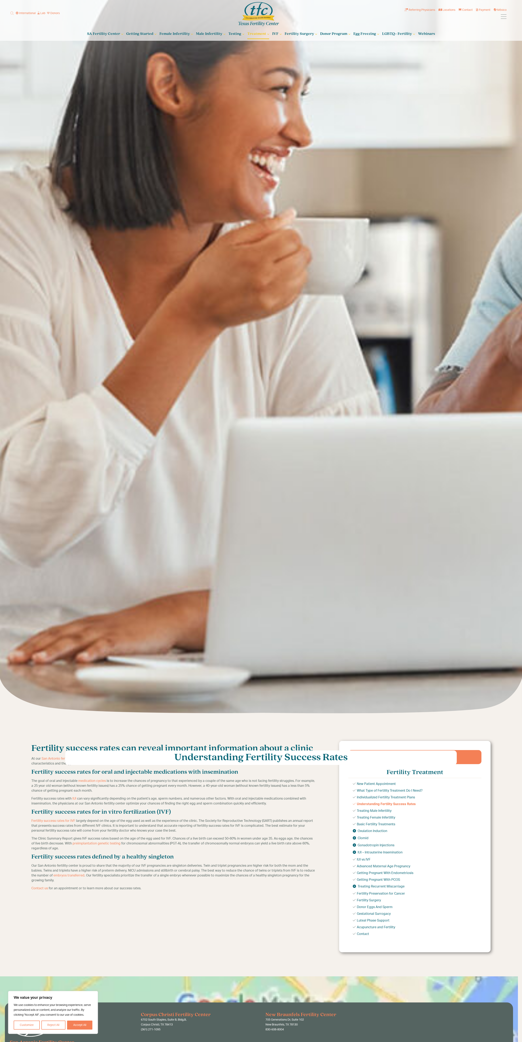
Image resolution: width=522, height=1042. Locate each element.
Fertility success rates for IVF (53, 820)
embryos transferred (68, 875)
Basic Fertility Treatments (376, 824)
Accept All (79, 1025)
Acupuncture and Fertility (376, 927)
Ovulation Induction (372, 831)
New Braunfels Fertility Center (300, 1014)
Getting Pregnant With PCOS (378, 879)
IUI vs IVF (363, 859)
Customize (27, 1025)
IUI (74, 798)
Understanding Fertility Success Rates (386, 804)
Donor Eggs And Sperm (375, 907)
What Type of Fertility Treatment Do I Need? (389, 790)
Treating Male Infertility (374, 810)
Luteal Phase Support (373, 920)
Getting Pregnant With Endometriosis (385, 873)
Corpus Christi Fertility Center (176, 1014)
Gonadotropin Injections (376, 845)
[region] (53, 1012)
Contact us (39, 888)
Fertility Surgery (369, 900)
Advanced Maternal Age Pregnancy (383, 866)
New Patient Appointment (376, 784)
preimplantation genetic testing (97, 843)
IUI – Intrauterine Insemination (380, 852)
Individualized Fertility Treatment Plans (386, 797)
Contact (363, 934)
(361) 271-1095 (150, 1029)
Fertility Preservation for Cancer (381, 893)
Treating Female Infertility (376, 817)
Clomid (363, 838)
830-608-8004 (274, 1029)
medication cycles (92, 780)
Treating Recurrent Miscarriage (381, 886)
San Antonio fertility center (62, 758)
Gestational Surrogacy (374, 913)
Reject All (53, 1025)
